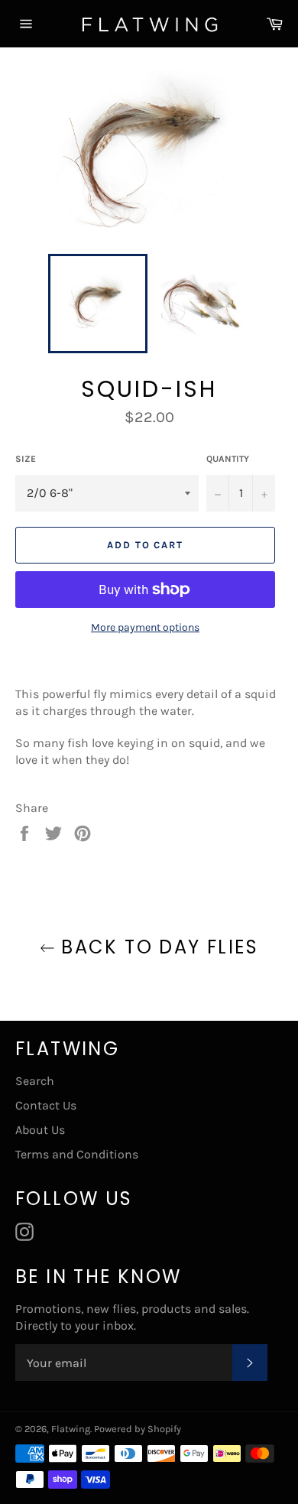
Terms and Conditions (76, 1154)
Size (25, 458)
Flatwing (70, 1428)
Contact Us (45, 1105)
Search (34, 1081)
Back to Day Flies (156, 947)
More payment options (145, 627)
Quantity (227, 458)
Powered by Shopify (137, 1428)
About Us (40, 1129)
